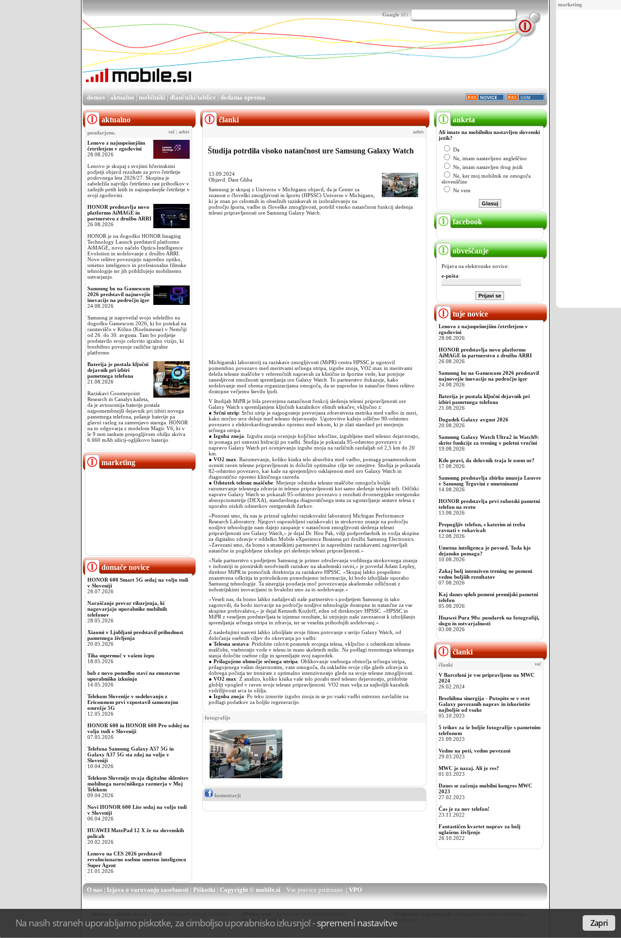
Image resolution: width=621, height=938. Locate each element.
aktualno (122, 97)
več (171, 132)
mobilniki (152, 97)
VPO (355, 889)
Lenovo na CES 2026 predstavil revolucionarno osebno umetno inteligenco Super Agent (136, 859)
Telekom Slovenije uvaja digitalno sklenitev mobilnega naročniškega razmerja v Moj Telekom (138, 783)
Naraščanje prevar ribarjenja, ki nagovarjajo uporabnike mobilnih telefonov (127, 609)
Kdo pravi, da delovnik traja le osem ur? (487, 460)
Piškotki (204, 889)
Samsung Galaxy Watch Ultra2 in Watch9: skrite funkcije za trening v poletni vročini (489, 440)
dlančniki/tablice (193, 97)
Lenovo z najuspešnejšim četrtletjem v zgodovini (116, 145)
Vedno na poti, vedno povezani (474, 751)
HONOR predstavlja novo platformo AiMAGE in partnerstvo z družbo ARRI (119, 212)
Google (390, 14)
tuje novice (469, 314)
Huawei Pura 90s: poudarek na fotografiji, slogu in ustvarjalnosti (489, 620)
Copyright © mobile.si (250, 889)
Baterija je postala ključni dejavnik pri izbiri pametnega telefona (117, 370)
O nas (94, 889)
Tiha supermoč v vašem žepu (120, 655)
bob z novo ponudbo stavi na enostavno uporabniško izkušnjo (133, 676)
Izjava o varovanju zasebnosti (148, 889)
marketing (570, 4)
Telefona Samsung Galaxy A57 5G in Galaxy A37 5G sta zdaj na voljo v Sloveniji (130, 754)
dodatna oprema (242, 97)
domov (96, 97)
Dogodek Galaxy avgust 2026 (473, 419)
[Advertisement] (590, 159)
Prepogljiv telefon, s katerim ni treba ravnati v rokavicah (482, 527)
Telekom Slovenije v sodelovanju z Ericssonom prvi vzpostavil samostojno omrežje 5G (133, 702)
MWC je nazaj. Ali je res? (469, 768)
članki (462, 652)
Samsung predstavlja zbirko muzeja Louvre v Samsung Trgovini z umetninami (490, 480)
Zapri (598, 923)
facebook (466, 222)
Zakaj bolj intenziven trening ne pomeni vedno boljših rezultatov (485, 574)
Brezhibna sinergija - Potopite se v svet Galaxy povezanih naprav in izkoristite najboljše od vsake (484, 704)
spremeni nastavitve (357, 923)
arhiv (184, 132)
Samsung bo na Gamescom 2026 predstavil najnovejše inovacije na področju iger (118, 294)
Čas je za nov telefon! (464, 809)
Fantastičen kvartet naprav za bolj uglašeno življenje (480, 829)
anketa (463, 120)
